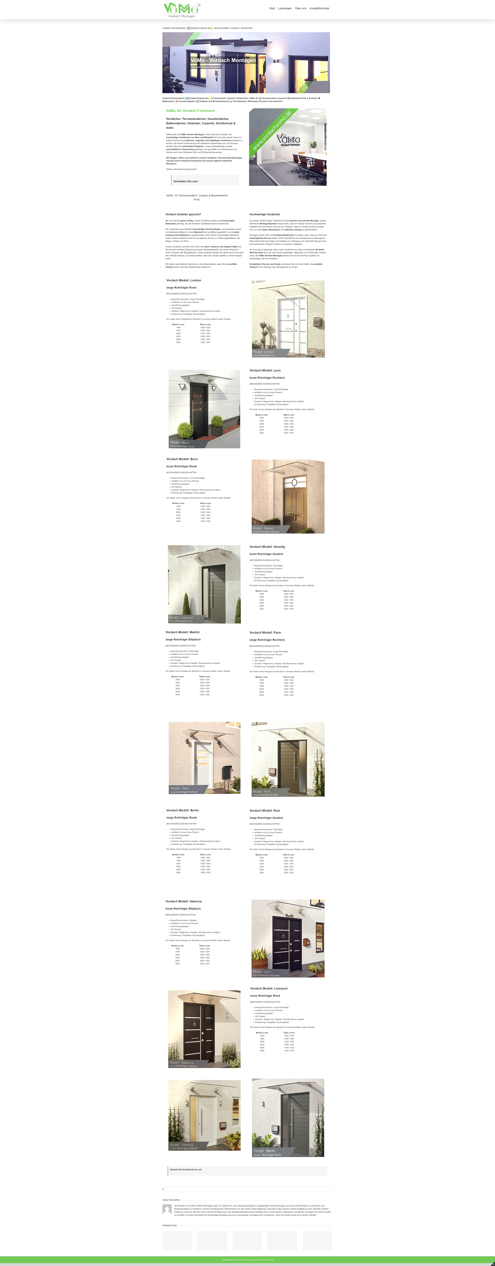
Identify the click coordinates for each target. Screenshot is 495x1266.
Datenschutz (262, 1260)
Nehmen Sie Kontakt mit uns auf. (186, 1169)
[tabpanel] (247, 685)
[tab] (197, 197)
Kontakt (270, 1260)
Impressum (253, 1260)
